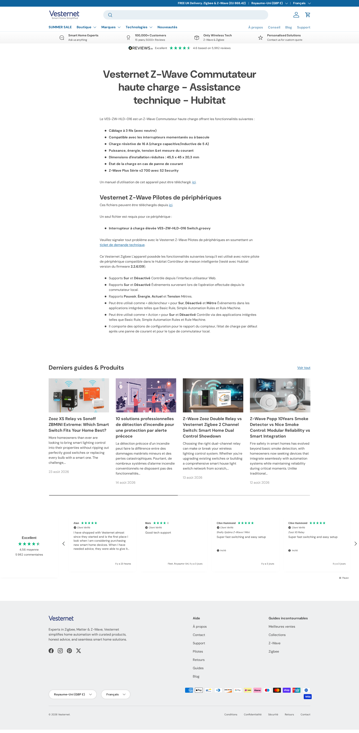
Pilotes (198, 651)
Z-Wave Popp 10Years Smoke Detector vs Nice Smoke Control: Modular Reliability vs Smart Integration (280, 427)
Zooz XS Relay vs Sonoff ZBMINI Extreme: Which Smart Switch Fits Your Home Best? (79, 424)
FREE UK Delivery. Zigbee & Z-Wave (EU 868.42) (212, 3)
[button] (307, 14)
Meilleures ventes (282, 626)
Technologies (137, 27)
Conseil (274, 27)
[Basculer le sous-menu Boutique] (94, 27)
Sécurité (273, 714)
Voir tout (303, 367)
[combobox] (185, 15)
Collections (277, 635)
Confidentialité (253, 714)
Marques (108, 27)
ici (194, 182)
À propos (255, 27)
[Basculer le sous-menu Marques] (119, 27)
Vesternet (64, 714)
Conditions (230, 714)
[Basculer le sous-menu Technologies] (150, 27)
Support (303, 27)
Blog (288, 27)
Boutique (84, 27)
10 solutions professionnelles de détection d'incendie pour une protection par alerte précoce (145, 427)
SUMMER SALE (60, 27)
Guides (198, 668)
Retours (199, 660)
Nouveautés (167, 27)
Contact (199, 635)
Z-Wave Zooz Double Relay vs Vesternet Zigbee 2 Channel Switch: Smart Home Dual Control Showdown (212, 427)
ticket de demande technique (122, 245)
